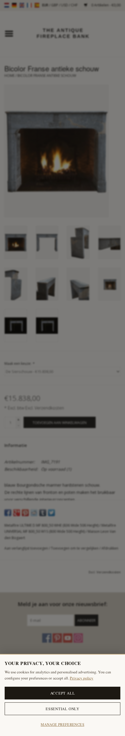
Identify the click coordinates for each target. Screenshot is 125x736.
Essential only (62, 708)
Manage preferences (62, 724)
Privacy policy (81, 678)
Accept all (62, 693)
